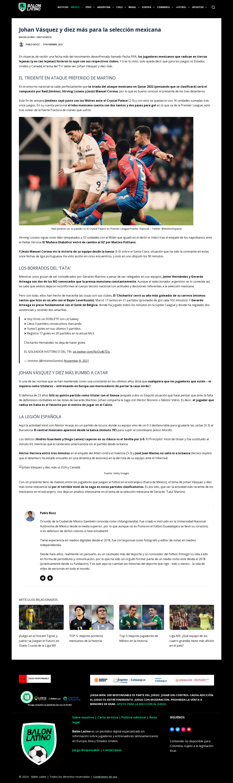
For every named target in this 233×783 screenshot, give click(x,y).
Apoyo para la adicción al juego (141, 704)
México (75, 7)
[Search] (213, 7)
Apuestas (198, 7)
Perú (88, 7)
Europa (146, 7)
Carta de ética (107, 717)
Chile (119, 7)
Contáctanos (112, 750)
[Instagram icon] (50, 578)
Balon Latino (27, 37)
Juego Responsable (86, 750)
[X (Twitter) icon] (43, 578)
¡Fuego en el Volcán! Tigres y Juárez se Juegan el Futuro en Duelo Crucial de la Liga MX (39, 641)
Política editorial (133, 717)
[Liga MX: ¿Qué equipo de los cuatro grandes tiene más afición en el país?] (191, 617)
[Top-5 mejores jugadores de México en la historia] (141, 617)
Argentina (103, 7)
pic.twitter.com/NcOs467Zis (91, 352)
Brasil (132, 7)
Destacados (44, 37)
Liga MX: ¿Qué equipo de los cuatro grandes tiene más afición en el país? (191, 641)
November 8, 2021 (76, 361)
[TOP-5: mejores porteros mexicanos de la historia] (91, 617)
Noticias (63, 7)
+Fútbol (181, 7)
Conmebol (163, 7)
